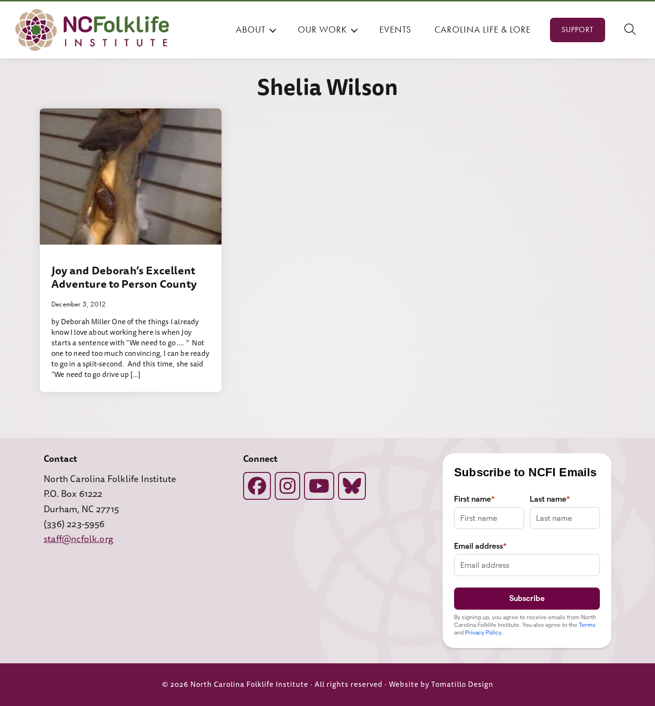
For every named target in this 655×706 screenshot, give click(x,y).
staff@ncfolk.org (78, 539)
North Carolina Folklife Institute (249, 685)
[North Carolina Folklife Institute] (92, 30)
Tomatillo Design (462, 685)
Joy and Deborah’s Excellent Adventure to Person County (124, 277)
